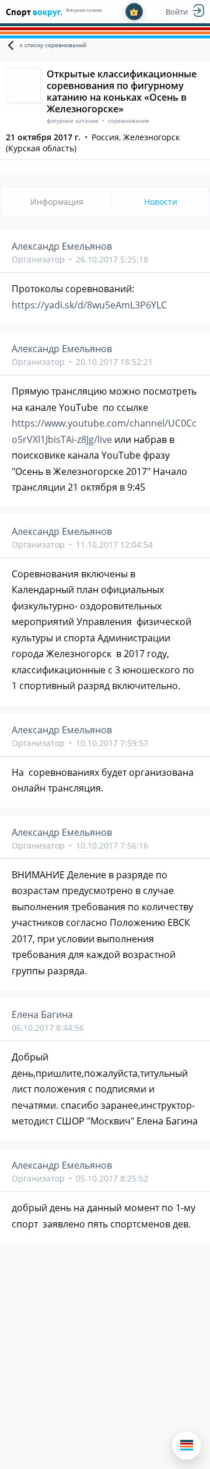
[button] (187, 1446)
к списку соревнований (53, 45)
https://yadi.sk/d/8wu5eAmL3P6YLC (89, 305)
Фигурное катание (84, 10)
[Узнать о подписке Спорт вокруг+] (134, 11)
